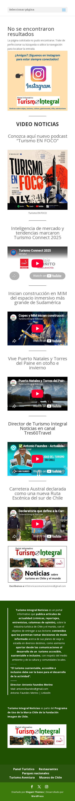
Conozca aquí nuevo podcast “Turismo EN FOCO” (37, 138)
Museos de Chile (50, 777)
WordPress (37, 796)
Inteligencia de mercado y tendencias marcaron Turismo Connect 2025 (37, 232)
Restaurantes (48, 769)
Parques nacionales (35, 773)
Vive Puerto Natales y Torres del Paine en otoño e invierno (37, 363)
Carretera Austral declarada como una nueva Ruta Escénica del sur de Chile (37, 493)
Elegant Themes (35, 792)
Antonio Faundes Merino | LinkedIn (30, 692)
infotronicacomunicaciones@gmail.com (45, 586)
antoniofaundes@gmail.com (32, 688)
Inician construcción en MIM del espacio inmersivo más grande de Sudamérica (37, 297)
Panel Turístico (23, 769)
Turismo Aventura (22, 777)
